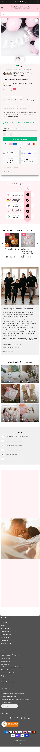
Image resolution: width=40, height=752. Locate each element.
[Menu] (2, 8)
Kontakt (3, 625)
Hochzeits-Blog (6, 628)
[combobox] (19, 14)
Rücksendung (5, 670)
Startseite (5, 69)
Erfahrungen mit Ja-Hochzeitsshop (12, 694)
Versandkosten (6, 658)
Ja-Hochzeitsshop (21, 740)
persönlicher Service (29, 153)
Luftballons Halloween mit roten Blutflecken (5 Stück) (27, 252)
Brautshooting (6, 634)
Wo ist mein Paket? (7, 673)
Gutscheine (5, 637)
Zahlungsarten (6, 661)
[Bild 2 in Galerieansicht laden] (22, 59)
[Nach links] (2, 2)
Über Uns (4, 622)
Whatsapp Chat (6, 643)
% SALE (17, 69)
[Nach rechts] (37, 2)
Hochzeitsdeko (11, 69)
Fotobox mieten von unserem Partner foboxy (16, 700)
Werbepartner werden (8, 697)
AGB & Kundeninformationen (10, 655)
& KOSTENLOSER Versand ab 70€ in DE (15, 92)
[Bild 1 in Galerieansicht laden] (18, 59)
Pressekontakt (6, 703)
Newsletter (5, 640)
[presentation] (2, 244)
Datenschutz (5, 664)
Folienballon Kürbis (12, 249)
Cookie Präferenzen (8, 682)
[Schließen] (37, 14)
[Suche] (3, 14)
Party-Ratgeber (6, 631)
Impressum (5, 679)
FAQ (2, 676)
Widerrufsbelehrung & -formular (12, 667)
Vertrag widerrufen (9, 706)
